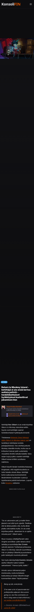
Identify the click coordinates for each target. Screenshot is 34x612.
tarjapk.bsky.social (13, 414)
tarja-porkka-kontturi (14, 415)
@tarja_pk (25, 414)
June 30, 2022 (9, 608)
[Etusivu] (14, 4)
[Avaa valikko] (31, 4)
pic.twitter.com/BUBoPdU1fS (15, 600)
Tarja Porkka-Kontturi (14, 407)
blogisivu (9, 483)
